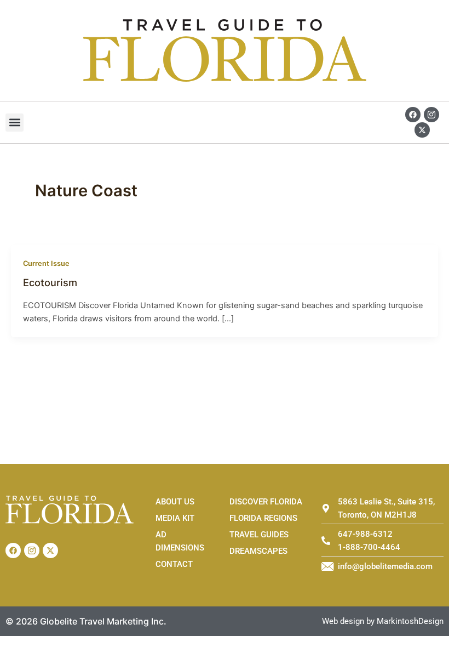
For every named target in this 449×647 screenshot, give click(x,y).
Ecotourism (50, 282)
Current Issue (46, 263)
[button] (14, 122)
